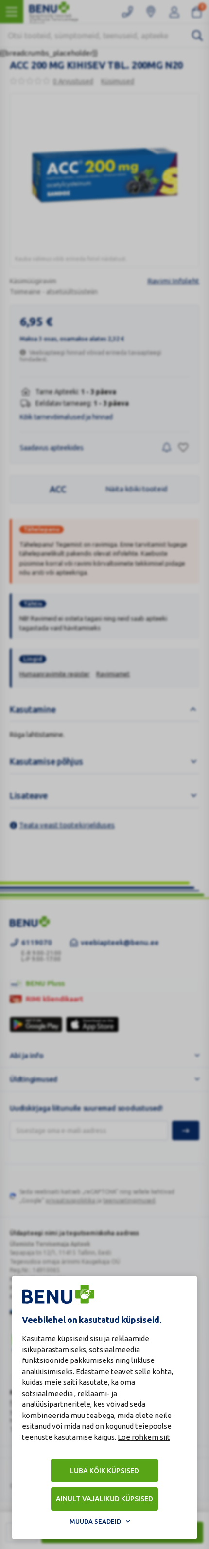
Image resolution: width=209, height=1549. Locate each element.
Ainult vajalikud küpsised (104, 1499)
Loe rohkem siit (144, 1437)
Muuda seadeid (95, 1521)
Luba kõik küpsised (104, 1470)
